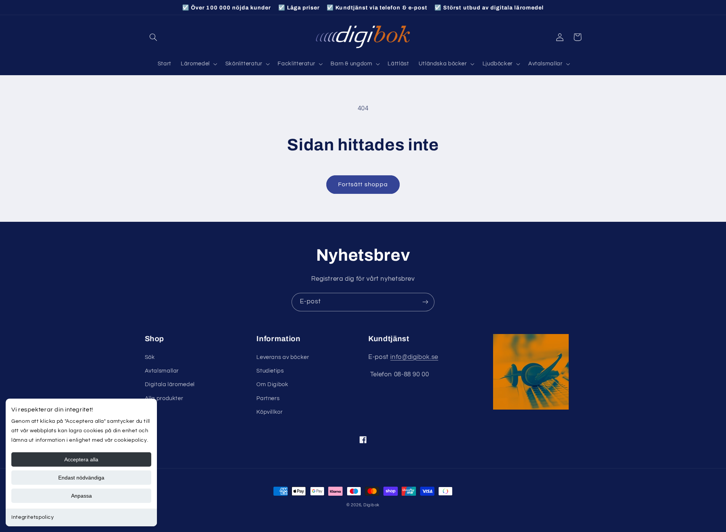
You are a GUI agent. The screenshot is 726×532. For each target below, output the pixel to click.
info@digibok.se (414, 357)
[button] (153, 37)
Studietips (270, 371)
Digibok (371, 505)
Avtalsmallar (162, 371)
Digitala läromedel (170, 384)
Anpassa (81, 496)
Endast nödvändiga (81, 478)
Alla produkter (164, 398)
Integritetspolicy (32, 517)
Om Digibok (272, 384)
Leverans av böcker (282, 357)
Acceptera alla (81, 459)
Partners (267, 398)
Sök (150, 357)
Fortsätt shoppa (363, 184)
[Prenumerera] (425, 302)
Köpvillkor (269, 412)
